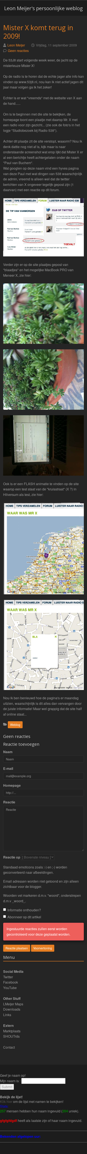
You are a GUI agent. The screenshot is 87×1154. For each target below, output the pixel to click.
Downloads (11, 1009)
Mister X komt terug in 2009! (38, 32)
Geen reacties (18, 50)
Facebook (10, 982)
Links (7, 1014)
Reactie (9, 802)
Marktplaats (11, 1031)
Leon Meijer (16, 45)
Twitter (8, 976)
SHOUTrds (11, 1036)
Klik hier (6, 1101)
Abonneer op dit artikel (24, 916)
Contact (9, 1047)
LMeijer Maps (13, 1004)
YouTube (10, 987)
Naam (7, 751)
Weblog (15, 725)
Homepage (12, 785)
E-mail (8, 768)
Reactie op (11, 857)
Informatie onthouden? (24, 910)
